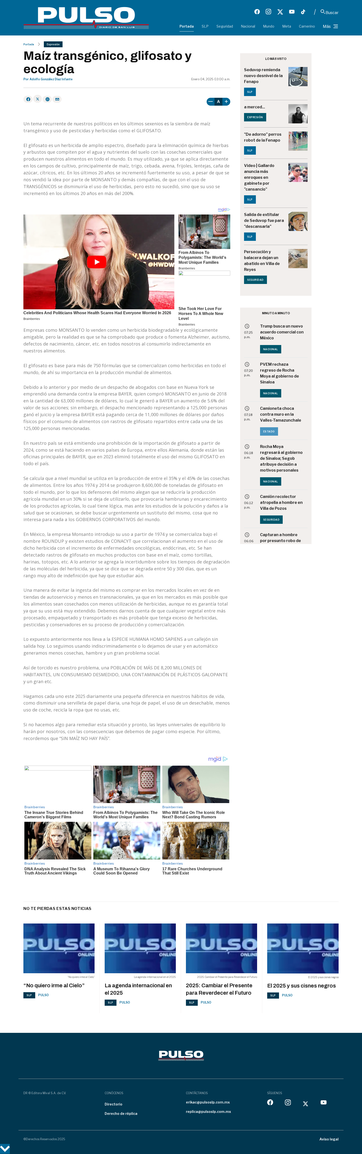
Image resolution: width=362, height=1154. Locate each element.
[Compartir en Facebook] (28, 99)
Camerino (307, 26)
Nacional (248, 26)
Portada (187, 26)
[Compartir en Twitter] (37, 99)
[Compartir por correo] (57, 99)
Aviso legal (329, 1139)
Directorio (113, 1104)
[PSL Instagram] (268, 12)
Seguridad (224, 26)
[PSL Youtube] (292, 12)
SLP (205, 26)
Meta (286, 26)
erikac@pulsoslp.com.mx (208, 1102)
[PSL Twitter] (280, 12)
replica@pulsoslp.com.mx (208, 1111)
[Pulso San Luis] (86, 17)
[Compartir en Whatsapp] (47, 99)
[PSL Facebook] (257, 12)
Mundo (268, 26)
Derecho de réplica (121, 1113)
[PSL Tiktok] (303, 12)
